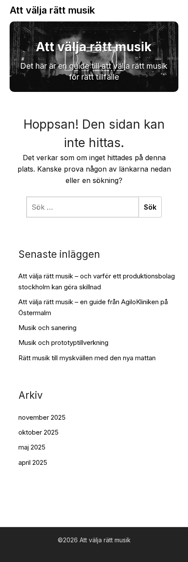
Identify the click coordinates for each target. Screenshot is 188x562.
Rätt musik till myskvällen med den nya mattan (87, 358)
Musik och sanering (47, 327)
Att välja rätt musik (52, 10)
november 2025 (42, 417)
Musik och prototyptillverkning (63, 342)
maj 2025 (31, 447)
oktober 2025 (38, 432)
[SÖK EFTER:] (82, 207)
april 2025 (32, 462)
